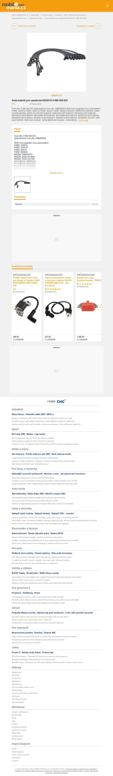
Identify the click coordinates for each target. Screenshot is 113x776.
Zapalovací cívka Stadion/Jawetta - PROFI (89, 278)
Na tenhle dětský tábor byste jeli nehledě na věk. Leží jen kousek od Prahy (38, 497)
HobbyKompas (17, 690)
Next (100, 307)
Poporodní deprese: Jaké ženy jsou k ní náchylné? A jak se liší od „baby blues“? (40, 617)
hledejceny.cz (16, 672)
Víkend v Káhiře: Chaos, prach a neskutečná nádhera (31, 580)
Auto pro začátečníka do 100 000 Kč (25, 693)
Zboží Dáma (16, 681)
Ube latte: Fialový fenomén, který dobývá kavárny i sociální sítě (34, 563)
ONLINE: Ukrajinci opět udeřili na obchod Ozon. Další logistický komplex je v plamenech (43, 421)
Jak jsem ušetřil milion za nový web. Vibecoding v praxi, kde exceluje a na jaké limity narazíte (45, 517)
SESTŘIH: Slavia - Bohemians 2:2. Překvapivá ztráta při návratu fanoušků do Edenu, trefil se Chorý (47, 662)
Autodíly (58, 15)
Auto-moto (35, 15)
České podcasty (18, 752)
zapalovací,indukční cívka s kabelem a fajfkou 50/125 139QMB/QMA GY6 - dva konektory (58, 281)
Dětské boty (16, 733)
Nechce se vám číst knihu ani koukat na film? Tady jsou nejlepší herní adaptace (40, 523)
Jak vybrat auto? (18, 702)
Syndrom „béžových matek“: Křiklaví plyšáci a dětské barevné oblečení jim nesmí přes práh (44, 484)
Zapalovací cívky (35, 18)
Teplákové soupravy (19, 730)
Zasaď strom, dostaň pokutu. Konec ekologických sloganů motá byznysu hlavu (40, 543)
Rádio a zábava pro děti (20, 755)
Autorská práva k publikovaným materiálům (81, 769)
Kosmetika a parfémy (19, 727)
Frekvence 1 (16, 758)
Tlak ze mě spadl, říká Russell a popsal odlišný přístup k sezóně (35, 501)
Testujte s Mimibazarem (20, 712)
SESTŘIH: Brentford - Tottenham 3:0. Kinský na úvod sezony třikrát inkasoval (39, 656)
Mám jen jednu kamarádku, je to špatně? (26, 643)
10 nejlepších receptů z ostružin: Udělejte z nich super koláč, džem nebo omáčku (41, 560)
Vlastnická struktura (60, 773)
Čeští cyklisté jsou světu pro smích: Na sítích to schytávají (33, 438)
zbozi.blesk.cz (17, 684)
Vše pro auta (47, 15)
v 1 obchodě (18, 339)
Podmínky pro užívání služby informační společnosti (33, 771)
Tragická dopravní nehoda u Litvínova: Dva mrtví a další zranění (35, 458)
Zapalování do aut (19, 18)
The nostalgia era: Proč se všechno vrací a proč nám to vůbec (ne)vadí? (38, 597)
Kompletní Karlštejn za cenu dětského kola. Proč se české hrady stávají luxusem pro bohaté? (45, 540)
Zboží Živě (15, 675)
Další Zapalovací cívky (22, 275)
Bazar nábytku (17, 739)
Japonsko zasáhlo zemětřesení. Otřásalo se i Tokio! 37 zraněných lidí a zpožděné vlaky (43, 461)
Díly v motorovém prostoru (74, 15)
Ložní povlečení (17, 736)
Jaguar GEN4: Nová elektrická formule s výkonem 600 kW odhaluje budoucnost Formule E (44, 636)
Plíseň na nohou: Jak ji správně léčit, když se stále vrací (32, 620)
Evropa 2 (15, 761)
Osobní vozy (16, 678)
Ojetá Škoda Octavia (19, 699)
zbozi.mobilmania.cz (20, 15)
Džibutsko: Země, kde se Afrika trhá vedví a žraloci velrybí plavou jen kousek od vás (42, 583)
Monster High (16, 715)
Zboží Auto (15, 696)
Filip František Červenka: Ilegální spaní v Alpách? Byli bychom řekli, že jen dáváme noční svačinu (46, 577)
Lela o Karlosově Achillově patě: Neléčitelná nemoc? (30, 464)
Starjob (14, 749)
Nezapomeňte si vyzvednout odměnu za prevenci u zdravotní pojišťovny (38, 623)
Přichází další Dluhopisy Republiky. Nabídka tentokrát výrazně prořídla (37, 537)
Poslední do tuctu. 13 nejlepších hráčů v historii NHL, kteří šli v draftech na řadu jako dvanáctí (45, 444)
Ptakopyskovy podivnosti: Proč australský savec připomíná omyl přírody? (38, 640)
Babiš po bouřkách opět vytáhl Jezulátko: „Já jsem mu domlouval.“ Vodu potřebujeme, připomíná (46, 424)
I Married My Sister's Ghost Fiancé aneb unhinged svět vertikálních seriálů (38, 603)
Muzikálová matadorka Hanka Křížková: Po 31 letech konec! (33, 659)
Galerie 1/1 (56, 95)
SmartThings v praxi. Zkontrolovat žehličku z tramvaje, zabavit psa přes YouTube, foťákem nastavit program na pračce (54, 520)
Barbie (14, 718)
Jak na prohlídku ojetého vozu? (23, 687)
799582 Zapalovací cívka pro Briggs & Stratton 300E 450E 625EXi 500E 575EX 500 (26, 281)
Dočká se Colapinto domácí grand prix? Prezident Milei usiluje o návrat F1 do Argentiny (43, 504)
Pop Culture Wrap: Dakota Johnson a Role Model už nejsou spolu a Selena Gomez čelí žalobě (45, 600)
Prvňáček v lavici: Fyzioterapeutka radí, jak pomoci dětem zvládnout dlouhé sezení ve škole (44, 481)
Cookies (86, 771)
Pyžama (15, 724)
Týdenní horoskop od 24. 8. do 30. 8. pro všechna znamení (33, 478)
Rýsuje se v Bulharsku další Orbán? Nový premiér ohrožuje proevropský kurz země (42, 418)
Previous (12, 307)
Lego (13, 721)
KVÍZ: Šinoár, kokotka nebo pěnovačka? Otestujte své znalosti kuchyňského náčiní (41, 557)
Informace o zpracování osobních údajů (68, 771)
